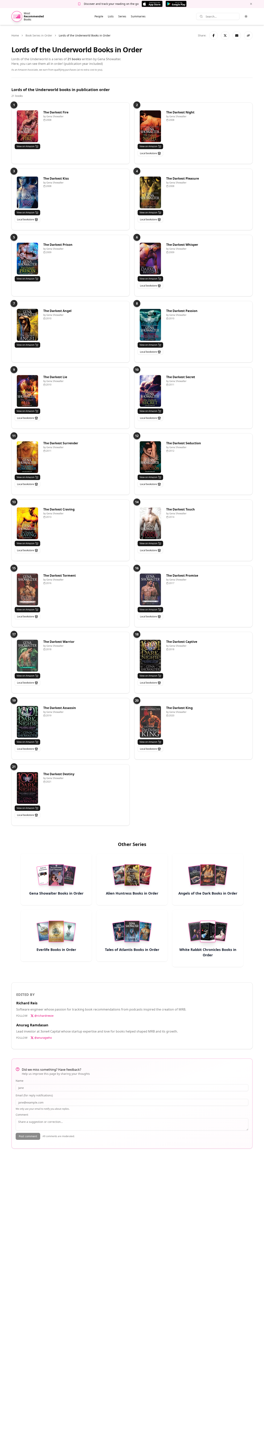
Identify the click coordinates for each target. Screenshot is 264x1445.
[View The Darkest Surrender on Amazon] (27, 457)
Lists (111, 16)
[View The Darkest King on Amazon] (150, 722)
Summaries (138, 16)
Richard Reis (26, 1003)
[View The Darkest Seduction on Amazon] (150, 457)
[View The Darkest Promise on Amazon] (150, 589)
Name (19, 1080)
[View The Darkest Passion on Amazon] (150, 325)
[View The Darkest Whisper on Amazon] (150, 259)
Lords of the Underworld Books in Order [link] (85, 35)
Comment (22, 1114)
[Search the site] (201, 16)
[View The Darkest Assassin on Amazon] (27, 722)
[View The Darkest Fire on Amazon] (27, 126)
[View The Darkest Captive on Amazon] (150, 656)
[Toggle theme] (246, 16)
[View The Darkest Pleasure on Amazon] (150, 192)
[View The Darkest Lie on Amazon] (27, 391)
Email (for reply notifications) (34, 1095)
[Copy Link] (248, 35)
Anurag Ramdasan (32, 1025)
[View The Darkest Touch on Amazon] (150, 523)
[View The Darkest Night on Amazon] (150, 126)
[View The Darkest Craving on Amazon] (27, 523)
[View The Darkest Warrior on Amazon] (27, 656)
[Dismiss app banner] (251, 4)
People (99, 16)
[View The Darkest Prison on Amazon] (27, 259)
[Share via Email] (236, 35)
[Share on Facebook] (213, 35)
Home (15, 35)
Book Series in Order (39, 35)
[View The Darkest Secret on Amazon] (150, 391)
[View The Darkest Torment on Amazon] (27, 589)
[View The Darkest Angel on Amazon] (27, 325)
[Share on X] (225, 35)
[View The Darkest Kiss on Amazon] (27, 192)
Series (122, 16)
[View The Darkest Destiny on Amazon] (27, 788)
